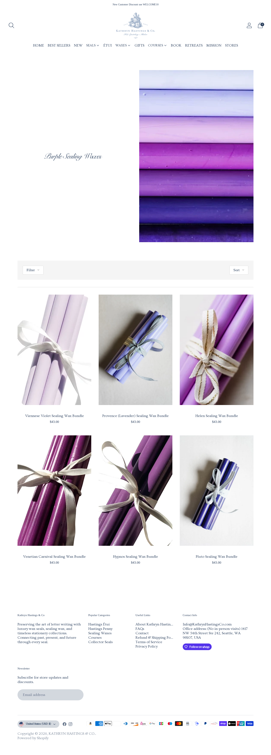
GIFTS (139, 45)
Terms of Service (149, 642)
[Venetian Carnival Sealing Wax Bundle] (54, 490)
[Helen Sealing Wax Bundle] (216, 350)
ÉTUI (107, 45)
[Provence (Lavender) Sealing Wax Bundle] (135, 350)
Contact (142, 633)
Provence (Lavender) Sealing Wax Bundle (135, 416)
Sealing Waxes (100, 633)
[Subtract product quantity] (32, 422)
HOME (38, 45)
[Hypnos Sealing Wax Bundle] (135, 490)
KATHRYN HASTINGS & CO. (72, 734)
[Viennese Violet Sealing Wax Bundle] (54, 350)
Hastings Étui (99, 624)
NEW (78, 45)
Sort (236, 270)
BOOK (176, 45)
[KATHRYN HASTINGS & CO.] (135, 25)
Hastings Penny (100, 629)
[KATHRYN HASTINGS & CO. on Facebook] (64, 724)
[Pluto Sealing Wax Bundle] (216, 490)
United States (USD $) (38, 723)
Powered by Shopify (33, 738)
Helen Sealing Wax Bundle (216, 416)
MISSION (213, 45)
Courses (95, 638)
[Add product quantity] (21, 422)
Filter (31, 270)
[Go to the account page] (249, 25)
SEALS (91, 45)
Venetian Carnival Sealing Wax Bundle (54, 557)
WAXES (121, 45)
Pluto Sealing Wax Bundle (216, 557)
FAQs (140, 629)
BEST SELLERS (59, 45)
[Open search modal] (11, 25)
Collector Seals (100, 642)
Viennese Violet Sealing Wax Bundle (54, 416)
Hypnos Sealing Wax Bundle (135, 557)
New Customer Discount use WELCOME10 (136, 4)
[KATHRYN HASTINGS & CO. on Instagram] (70, 724)
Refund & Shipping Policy (156, 638)
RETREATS (194, 45)
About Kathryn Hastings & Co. (160, 624)
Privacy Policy (147, 646)
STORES (231, 45)
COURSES (155, 45)
